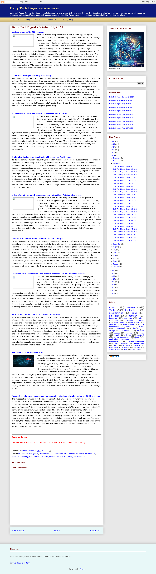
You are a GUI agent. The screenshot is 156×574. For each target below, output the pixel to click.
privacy (141, 318)
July (114, 250)
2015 (113, 285)
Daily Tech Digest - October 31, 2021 (125, 166)
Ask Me (38, 20)
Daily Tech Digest (34, 8)
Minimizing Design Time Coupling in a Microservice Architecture (41, 157)
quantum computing (20, 456)
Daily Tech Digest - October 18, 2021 (125, 198)
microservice (90, 453)
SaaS (137, 337)
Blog (28, 20)
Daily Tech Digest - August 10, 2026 (121, 111)
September (117, 244)
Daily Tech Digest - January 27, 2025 (121, 97)
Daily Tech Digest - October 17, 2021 (125, 200)
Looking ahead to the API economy (28, 32)
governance (120, 329)
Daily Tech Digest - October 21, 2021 (125, 189)
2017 (113, 279)
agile (117, 320)
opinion (141, 333)
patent (132, 349)
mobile (117, 335)
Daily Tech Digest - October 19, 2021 (125, 195)
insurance (80, 453)
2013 (113, 290)
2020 (113, 270)
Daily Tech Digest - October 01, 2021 (125, 240)
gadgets (117, 333)
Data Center (119, 322)
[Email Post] (49, 450)
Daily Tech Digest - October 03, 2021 (125, 235)
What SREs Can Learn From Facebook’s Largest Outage (37, 239)
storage (112, 331)
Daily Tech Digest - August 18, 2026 (121, 118)
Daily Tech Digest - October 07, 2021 (125, 223)
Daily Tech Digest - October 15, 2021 (125, 203)
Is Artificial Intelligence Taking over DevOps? (32, 76)
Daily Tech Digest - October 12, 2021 (125, 212)
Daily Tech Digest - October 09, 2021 (125, 220)
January (116, 267)
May (114, 255)
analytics (112, 324)
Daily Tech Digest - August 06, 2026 (121, 107)
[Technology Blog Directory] (114, 357)
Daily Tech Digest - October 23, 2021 (125, 186)
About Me (16, 20)
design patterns (121, 343)
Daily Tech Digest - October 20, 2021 (125, 192)
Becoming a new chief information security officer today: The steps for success (48, 274)
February (116, 264)
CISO (52, 453)
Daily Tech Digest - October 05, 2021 (125, 229)
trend (134, 313)
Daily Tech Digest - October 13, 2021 (125, 209)
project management (122, 337)
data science (128, 324)
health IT (140, 335)
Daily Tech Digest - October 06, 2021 (125, 226)
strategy (131, 307)
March (115, 261)
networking (128, 318)
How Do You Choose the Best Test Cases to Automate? (36, 315)
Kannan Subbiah (28, 450)
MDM (125, 349)
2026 (113, 141)
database (140, 331)
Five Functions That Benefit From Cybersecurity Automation (39, 114)
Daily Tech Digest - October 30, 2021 (125, 169)
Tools (112, 310)
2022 (113, 153)
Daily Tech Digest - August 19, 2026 (121, 114)
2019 (113, 273)
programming (116, 313)
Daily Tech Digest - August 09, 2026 (121, 104)
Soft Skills (137, 347)
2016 (113, 282)
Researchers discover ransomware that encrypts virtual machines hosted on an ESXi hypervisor (56, 396)
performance (139, 343)
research (129, 333)
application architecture (119, 339)
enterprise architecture (135, 320)
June (115, 252)
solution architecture (58, 456)
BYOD (116, 345)
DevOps (71, 453)
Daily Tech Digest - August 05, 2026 (121, 121)
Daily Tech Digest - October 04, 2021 (125, 232)
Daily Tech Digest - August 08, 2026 (121, 100)
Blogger (83, 569)
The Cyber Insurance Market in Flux (28, 353)
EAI (138, 349)
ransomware (34, 456)
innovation (113, 318)
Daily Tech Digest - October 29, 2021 (125, 172)
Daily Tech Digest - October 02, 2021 (125, 237)
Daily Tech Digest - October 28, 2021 (125, 175)
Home (57, 530)
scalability (125, 347)
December (117, 158)
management (113, 347)
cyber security (61, 453)
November (117, 161)
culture (135, 329)
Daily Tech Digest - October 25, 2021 (125, 180)
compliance (126, 331)
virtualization (79, 456)
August (115, 247)
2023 (113, 150)
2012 (113, 293)
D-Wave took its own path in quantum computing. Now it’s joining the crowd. (47, 195)
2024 (113, 147)
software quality (114, 349)
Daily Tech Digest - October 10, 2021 (125, 217)
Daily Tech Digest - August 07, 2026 (121, 128)
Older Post (96, 530)
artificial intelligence (30, 453)
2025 (113, 144)
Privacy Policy (67, 20)
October (116, 164)
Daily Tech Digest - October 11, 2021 (125, 215)
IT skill (141, 327)
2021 (113, 155)
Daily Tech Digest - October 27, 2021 (125, 178)
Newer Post (18, 530)
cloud (112, 307)
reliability (44, 456)
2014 (113, 287)
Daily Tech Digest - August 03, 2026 (121, 125)
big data (114, 315)
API (19, 453)
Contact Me (51, 20)
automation (44, 453)
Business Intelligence (135, 341)
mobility (137, 345)
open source (134, 322)
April (115, 258)
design (128, 335)
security (133, 315)
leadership (130, 310)
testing (70, 456)
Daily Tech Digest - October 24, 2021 (125, 183)
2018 (113, 276)
